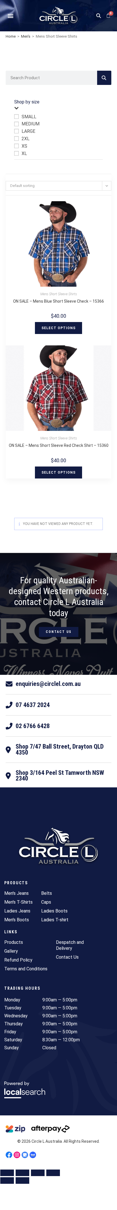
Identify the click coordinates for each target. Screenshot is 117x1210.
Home (11, 36)
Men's (25, 36)
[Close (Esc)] (53, 1172)
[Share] (38, 1172)
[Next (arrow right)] (22, 1180)
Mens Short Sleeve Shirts (58, 294)
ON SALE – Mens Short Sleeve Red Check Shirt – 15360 (58, 445)
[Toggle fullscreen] (22, 1172)
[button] (10, 16)
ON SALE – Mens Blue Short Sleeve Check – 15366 (58, 301)
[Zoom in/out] (7, 1172)
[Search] (104, 78)
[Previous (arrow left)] (7, 1180)
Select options (58, 328)
